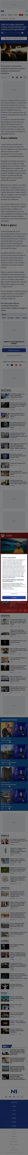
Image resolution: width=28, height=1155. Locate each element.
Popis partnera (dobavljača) (8, 588)
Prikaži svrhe (14, 593)
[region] (14, 577)
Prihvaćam (14, 597)
